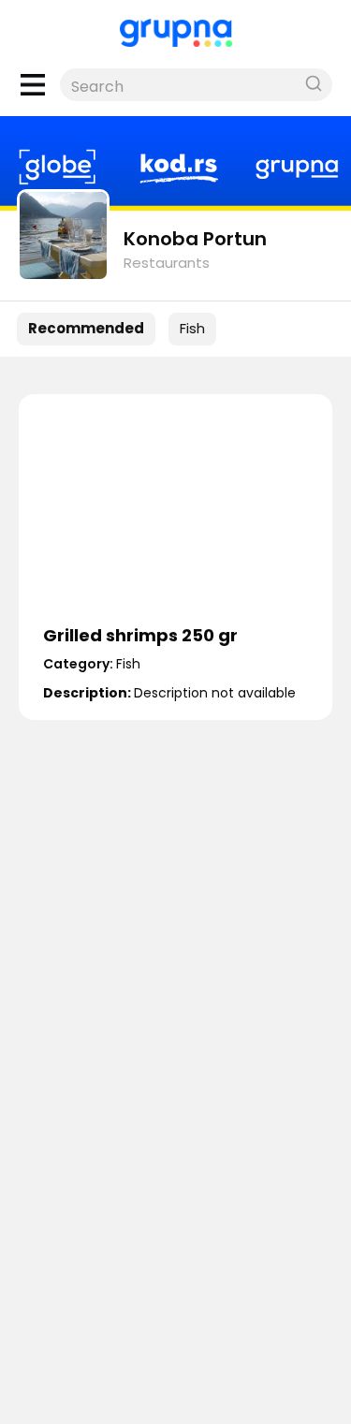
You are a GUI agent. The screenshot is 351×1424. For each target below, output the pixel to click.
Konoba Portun (195, 239)
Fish (192, 328)
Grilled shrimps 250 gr (140, 635)
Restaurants (167, 262)
